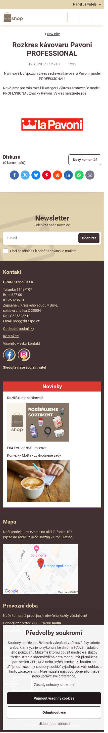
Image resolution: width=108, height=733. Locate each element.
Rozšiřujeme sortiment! (25, 398)
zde (83, 93)
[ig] (24, 360)
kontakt (34, 343)
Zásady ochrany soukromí (54, 685)
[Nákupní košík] (86, 17)
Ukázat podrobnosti (54, 724)
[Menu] (98, 17)
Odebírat (89, 238)
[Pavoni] (52, 124)
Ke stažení (11, 336)
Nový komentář (85, 160)
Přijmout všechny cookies (54, 698)
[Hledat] (74, 17)
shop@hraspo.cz (26, 321)
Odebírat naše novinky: (52, 225)
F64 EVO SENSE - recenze (26, 448)
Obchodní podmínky (18, 329)
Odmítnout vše (54, 712)
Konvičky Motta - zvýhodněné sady (34, 455)
